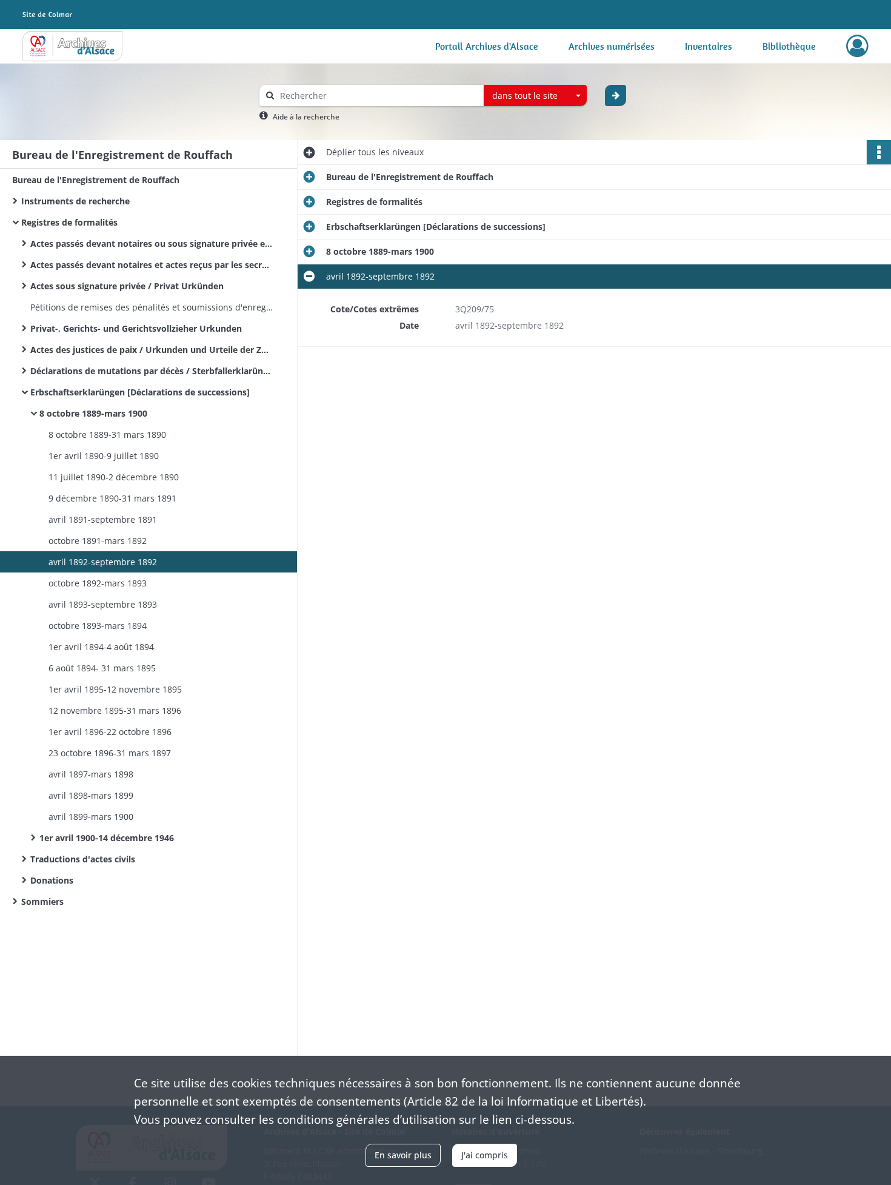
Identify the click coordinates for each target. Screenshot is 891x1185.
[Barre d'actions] (879, 152)
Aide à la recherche (306, 117)
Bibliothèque (789, 46)
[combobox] (535, 96)
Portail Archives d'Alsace (486, 46)
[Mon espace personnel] (857, 46)
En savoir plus (403, 1155)
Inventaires (708, 46)
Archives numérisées (612, 46)
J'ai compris (484, 1155)
